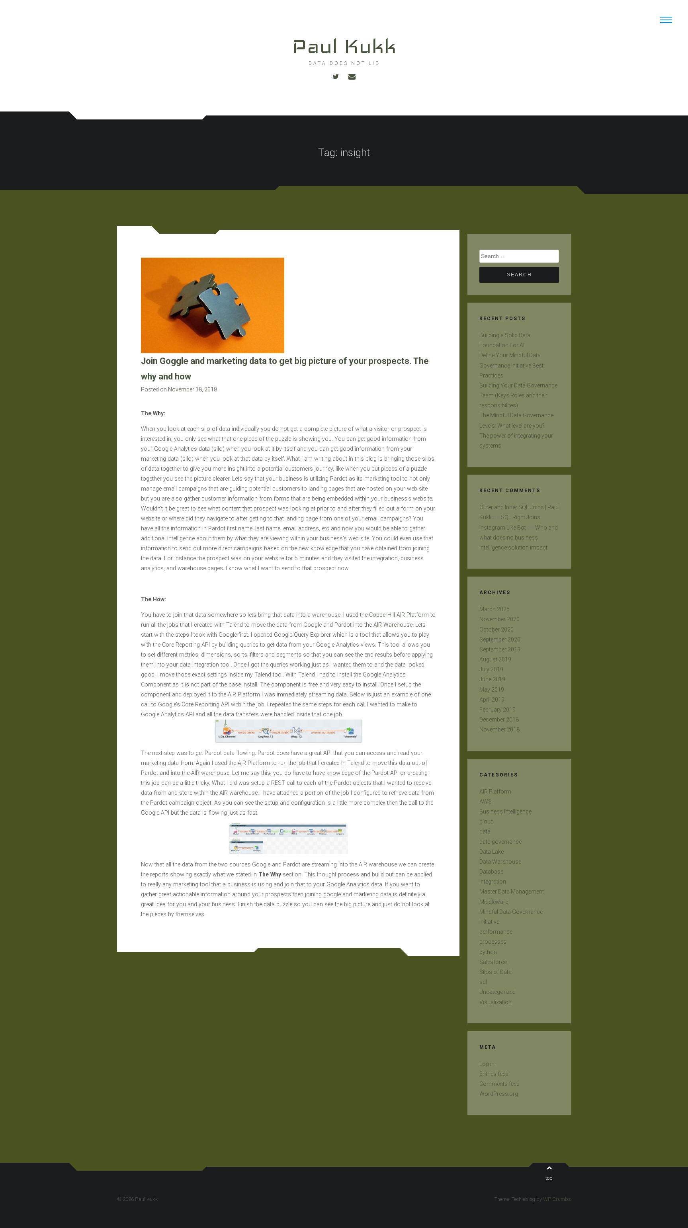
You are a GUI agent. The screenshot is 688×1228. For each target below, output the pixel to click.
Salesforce (493, 962)
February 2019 (497, 709)
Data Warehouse (500, 861)
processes (492, 942)
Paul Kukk (344, 46)
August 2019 (495, 659)
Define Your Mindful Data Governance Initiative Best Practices (511, 365)
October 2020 (496, 629)
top (549, 1178)
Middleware (493, 902)
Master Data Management (511, 891)
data (485, 831)
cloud (486, 821)
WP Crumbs (557, 1199)
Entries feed (493, 1074)
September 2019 (499, 649)
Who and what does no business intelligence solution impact (518, 537)
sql (483, 982)
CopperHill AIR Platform (399, 615)
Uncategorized (497, 992)
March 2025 (494, 609)
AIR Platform (495, 791)
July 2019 (491, 669)
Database (491, 871)
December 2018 (499, 719)
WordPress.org (498, 1094)
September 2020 (499, 639)
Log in (486, 1064)
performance (495, 932)
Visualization (495, 1002)
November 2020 (499, 619)
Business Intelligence (505, 811)
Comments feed (499, 1084)
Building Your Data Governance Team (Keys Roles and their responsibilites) (518, 395)
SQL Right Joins (520, 517)
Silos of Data (495, 972)
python (488, 952)
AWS (485, 801)
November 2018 (499, 729)
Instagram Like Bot (502, 527)
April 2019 (491, 699)
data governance (500, 842)
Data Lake (491, 852)
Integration (492, 881)
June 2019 (492, 679)
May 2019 (491, 689)
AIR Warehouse (392, 625)
